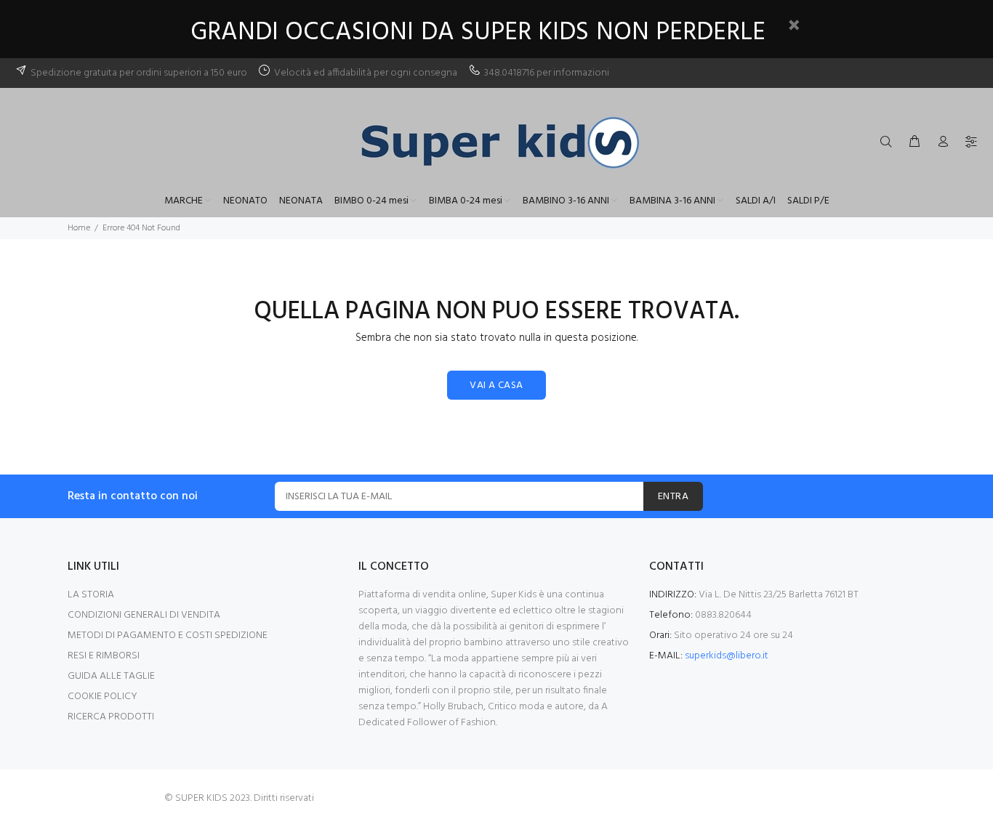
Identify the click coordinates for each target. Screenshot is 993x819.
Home (79, 228)
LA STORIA (91, 594)
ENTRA (673, 496)
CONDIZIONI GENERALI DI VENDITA (144, 615)
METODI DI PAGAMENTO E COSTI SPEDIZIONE (168, 635)
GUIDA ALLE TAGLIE (111, 676)
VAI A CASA (496, 385)
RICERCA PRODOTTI (111, 717)
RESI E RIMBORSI (104, 655)
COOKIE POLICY (102, 696)
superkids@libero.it (726, 655)
